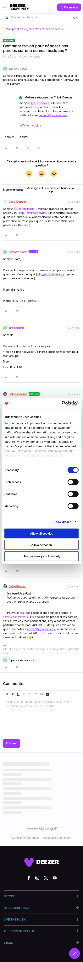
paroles (9, 137)
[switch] (73, 482)
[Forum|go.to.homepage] (19, 7)
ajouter (23, 137)
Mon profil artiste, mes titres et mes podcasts (34, 29)
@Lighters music (24, 208)
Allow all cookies (41, 533)
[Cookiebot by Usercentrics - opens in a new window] (62, 403)
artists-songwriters (16, 616)
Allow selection (41, 544)
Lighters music (18, 68)
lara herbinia (16, 327)
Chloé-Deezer (18, 394)
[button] (4, 8)
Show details (62, 521)
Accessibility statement (56, 837)
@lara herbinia (40, 103)
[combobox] (41, 17)
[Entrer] (6, 17)
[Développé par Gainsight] (41, 830)
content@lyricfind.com (53, 115)
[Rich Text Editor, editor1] (41, 717)
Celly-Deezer (17, 586)
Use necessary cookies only (41, 556)
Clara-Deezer (17, 201)
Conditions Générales (25, 837)
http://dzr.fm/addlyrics (33, 212)
